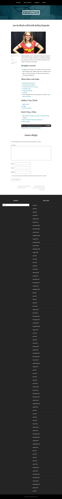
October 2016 (36, 323)
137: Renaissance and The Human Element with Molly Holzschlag (39, 188)
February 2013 (36, 467)
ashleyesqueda (26, 85)
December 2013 (36, 433)
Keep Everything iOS (27, 119)
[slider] (48, 126)
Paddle (24, 69)
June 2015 (35, 373)
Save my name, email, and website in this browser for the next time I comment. (29, 175)
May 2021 (35, 208)
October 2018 (36, 245)
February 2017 (36, 309)
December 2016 (36, 316)
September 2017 (36, 289)
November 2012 (36, 477)
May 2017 (35, 299)
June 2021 (35, 205)
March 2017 (35, 306)
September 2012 (36, 484)
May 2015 (35, 376)
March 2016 (35, 343)
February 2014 (36, 427)
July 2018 (35, 255)
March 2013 (35, 464)
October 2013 (36, 440)
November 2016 (36, 319)
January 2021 (35, 222)
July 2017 (34, 292)
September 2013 (36, 444)
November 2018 (36, 242)
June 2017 (35, 296)
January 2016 (35, 349)
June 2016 (35, 333)
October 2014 (36, 400)
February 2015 (36, 386)
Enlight (24, 106)
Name (12, 163)
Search (44, 2)
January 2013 (35, 470)
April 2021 (35, 212)
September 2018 (36, 249)
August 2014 (35, 407)
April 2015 (35, 380)
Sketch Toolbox (26, 121)
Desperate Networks (27, 90)
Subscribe (36, 2)
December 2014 (36, 393)
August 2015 (35, 366)
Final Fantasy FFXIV (26, 108)
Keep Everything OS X (37, 119)
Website (13, 172)
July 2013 (35, 450)
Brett (13, 59)
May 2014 (35, 417)
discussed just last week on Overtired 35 (37, 115)
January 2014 (35, 430)
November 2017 (36, 282)
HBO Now (24, 115)
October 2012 (36, 481)
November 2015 (36, 356)
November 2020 (36, 228)
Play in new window (30, 128)
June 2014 (35, 413)
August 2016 (35, 329)
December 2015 (36, 353)
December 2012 (36, 474)
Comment (13, 145)
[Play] (22, 125)
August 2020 (35, 239)
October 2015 (36, 360)
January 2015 (35, 390)
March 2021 (35, 215)
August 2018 (35, 252)
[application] (36, 126)
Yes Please (24, 92)
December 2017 (36, 279)
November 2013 (36, 437)
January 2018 (35, 276)
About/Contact (27, 2)
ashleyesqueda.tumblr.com (28, 83)
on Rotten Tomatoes (30, 87)
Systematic (31, 12)
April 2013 (35, 460)
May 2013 (35, 457)
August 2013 (35, 447)
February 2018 (36, 272)
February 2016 (36, 346)
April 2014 (35, 420)
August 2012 (35, 487)
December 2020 (36, 225)
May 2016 (35, 336)
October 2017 (36, 286)
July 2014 (35, 410)
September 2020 (36, 235)
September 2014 (36, 403)
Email (12, 168)
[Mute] (46, 125)
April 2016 (35, 339)
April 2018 (35, 265)
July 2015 (34, 370)
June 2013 (35, 454)
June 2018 (35, 259)
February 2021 (36, 218)
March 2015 (35, 383)
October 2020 (36, 232)
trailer (26, 88)
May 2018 (35, 262)
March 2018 (35, 269)
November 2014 (36, 396)
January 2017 (35, 312)
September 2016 (36, 326)
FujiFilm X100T (25, 104)
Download (38, 128)
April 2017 (35, 302)
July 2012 (34, 491)
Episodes (18, 2)
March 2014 (35, 423)
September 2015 (36, 363)
